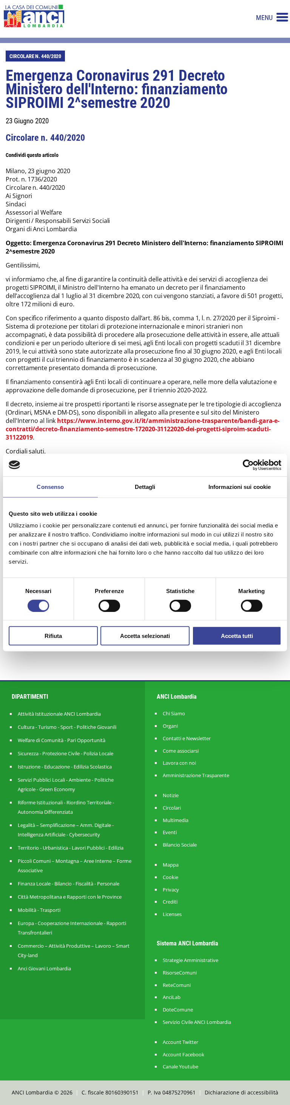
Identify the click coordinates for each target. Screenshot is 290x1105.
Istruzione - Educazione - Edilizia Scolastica (65, 766)
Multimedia (175, 820)
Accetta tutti (237, 636)
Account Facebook (183, 1054)
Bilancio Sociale (180, 844)
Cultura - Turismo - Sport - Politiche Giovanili (67, 727)
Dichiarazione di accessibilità (241, 1092)
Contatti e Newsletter (187, 738)
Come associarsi (181, 750)
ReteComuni (177, 985)
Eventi (170, 832)
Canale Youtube (180, 1066)
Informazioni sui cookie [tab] (239, 486)
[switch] (109, 605)
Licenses (172, 914)
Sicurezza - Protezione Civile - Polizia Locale (65, 753)
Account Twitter (180, 1042)
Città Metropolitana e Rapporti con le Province (70, 896)
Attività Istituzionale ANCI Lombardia (59, 713)
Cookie (170, 877)
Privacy (171, 889)
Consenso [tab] (50, 486)
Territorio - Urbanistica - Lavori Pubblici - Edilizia (70, 847)
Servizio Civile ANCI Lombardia (197, 1022)
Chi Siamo (174, 713)
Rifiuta (53, 636)
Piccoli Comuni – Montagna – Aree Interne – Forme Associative (74, 866)
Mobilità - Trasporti (39, 910)
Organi (170, 726)
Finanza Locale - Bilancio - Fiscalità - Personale (68, 883)
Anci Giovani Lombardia (44, 968)
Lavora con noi (179, 763)
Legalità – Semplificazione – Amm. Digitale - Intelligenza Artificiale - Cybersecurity (66, 830)
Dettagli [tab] (145, 486)
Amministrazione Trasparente (196, 775)
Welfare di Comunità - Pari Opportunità (61, 740)
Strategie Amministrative (190, 960)
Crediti (170, 901)
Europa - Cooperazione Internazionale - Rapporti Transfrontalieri (72, 928)
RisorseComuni (180, 972)
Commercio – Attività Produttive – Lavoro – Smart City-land (74, 950)
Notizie (171, 795)
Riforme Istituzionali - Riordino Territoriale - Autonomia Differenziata (66, 807)
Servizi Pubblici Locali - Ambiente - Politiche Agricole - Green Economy (66, 784)
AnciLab (171, 997)
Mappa (171, 864)
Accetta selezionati (145, 636)
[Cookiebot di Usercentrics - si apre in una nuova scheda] (248, 464)
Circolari (172, 807)
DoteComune (178, 1009)
